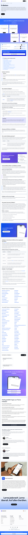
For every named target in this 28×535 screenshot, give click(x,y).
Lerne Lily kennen (5, 444)
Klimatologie (16, 292)
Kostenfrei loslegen (14, 504)
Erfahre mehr (4, 489)
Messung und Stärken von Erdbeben (7, 60)
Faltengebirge (4, 339)
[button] (1, 17)
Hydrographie (16, 290)
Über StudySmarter (5, 69)
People (2, 520)
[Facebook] (10, 527)
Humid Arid (16, 299)
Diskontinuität (4, 332)
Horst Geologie (16, 313)
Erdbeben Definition (5, 59)
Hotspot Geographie (17, 319)
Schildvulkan (4, 319)
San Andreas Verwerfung (5, 347)
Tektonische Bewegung (5, 312)
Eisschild (3, 326)
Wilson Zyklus (4, 313)
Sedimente (3, 325)
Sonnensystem (16, 295)
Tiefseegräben (16, 339)
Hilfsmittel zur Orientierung (6, 290)
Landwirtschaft (16, 302)
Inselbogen (15, 316)
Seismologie (16, 347)
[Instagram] (12, 527)
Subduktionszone (4, 323)
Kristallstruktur (16, 335)
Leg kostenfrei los (14, 22)
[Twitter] (15, 527)
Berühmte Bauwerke (5, 302)
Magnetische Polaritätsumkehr (6, 328)
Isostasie (15, 329)
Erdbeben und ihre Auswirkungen (7, 61)
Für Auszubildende (12, 520)
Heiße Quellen (4, 341)
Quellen (15, 46)
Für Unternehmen (12, 521)
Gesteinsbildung (16, 338)
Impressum (12, 529)
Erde (15, 74)
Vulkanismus (16, 345)
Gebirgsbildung (16, 320)
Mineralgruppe (16, 337)
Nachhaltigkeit (4, 295)
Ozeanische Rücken (17, 341)
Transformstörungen (5, 348)
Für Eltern (11, 524)
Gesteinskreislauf (16, 312)
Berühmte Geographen (5, 293)
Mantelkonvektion (4, 316)
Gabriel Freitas (23, 46)
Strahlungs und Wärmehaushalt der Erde (20, 325)
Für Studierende (12, 517)
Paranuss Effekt (16, 332)
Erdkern (4, 99)
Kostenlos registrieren (6, 231)
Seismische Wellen (4, 334)
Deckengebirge (16, 309)
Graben (3, 331)
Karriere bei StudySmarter (4, 517)
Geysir (3, 344)
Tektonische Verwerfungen (5, 320)
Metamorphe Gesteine (17, 317)
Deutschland (5, 242)
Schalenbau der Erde (17, 334)
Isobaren (15, 300)
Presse (2, 521)
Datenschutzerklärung (17, 529)
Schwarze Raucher (4, 322)
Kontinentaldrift (4, 310)
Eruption (15, 322)
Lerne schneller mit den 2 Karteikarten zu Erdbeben (9, 67)
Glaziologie (3, 337)
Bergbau (23, 119)
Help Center (20, 517)
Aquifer (3, 342)
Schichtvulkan (16, 326)
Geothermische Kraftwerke (5, 309)
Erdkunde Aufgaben (4, 292)
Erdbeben (15, 344)
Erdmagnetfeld (23, 270)
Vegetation (3, 296)
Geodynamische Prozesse (18, 296)
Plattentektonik (16, 348)
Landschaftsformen (4, 297)
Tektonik (3, 317)
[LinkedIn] (17, 527)
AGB (9, 529)
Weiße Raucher (16, 342)
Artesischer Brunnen (5, 335)
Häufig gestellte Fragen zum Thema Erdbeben (8, 68)
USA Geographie (4, 299)
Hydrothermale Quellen (5, 350)
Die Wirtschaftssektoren (5, 300)
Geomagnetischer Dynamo (5, 329)
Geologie (15, 328)
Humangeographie (17, 293)
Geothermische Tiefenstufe (6, 345)
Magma (15, 323)
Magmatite (15, 310)
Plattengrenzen (9, 111)
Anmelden (17, 394)
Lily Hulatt (24, 44)
